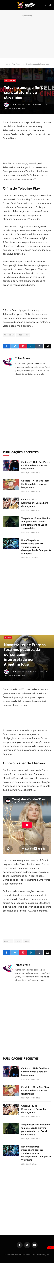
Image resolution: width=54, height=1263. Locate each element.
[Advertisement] (27, 36)
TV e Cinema (10, 80)
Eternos (7, 941)
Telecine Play (23, 335)
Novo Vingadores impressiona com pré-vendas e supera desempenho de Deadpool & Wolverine (36, 547)
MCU (27, 941)
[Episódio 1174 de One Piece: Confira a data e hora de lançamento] (11, 484)
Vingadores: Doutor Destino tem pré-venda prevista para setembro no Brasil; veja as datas (35, 523)
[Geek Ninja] (26, 5)
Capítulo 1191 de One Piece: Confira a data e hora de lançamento (35, 465)
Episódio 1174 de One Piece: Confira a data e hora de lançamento (35, 484)
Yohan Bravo (19, 105)
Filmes (8, 637)
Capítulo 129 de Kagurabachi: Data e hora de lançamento (34, 502)
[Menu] (5, 5)
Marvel (18, 941)
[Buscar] (49, 5)
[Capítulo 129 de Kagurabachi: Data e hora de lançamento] (11, 503)
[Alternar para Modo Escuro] (45, 5)
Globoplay (9, 335)
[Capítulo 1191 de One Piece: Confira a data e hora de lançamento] (11, 465)
